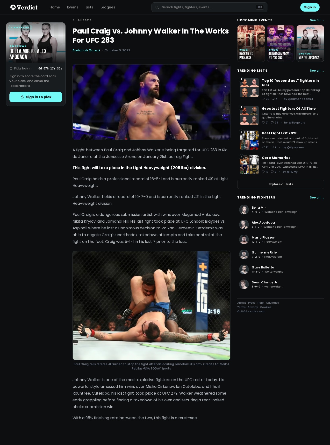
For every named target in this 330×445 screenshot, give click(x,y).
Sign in (310, 7)
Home (55, 7)
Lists (89, 7)
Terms (241, 307)
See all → (317, 20)
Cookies (265, 307)
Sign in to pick (38, 97)
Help (261, 303)
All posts (84, 20)
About (241, 303)
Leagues (107, 7)
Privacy (253, 307)
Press (251, 303)
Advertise (272, 303)
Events (73, 7)
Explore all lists (280, 184)
